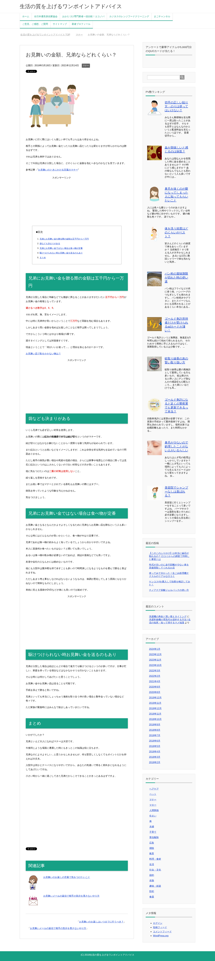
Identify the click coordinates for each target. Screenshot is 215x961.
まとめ (43, 257)
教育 (151, 853)
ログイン (157, 923)
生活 (151, 864)
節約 (151, 875)
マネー (152, 805)
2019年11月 (155, 703)
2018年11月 (155, 714)
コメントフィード (162, 931)
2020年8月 (154, 692)
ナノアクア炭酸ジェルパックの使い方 (169, 590)
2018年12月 (155, 708)
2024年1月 (154, 649)
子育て (152, 832)
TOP (47, 34)
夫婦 (151, 826)
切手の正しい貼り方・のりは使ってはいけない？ (176, 106)
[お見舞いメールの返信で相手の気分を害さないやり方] (33, 906)
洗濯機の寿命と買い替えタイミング (167, 616)
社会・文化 (155, 870)
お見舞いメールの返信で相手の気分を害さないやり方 (71, 896)
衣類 (151, 880)
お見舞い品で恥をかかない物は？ (43, 353)
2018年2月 (154, 762)
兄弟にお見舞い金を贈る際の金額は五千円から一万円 (64, 239)
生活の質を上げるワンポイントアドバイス (71, 6)
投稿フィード (160, 927)
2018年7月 (154, 735)
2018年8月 (154, 730)
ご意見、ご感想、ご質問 (35, 24)
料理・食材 (155, 859)
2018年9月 (154, 724)
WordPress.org (160, 935)
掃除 (151, 848)
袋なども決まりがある (50, 243)
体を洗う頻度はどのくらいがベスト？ (176, 232)
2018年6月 (154, 741)
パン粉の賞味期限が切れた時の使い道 (176, 277)
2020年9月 (154, 687)
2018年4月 (154, 751)
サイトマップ (60, 24)
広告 (151, 843)
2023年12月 (155, 654)
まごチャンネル (162, 16)
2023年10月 (155, 665)
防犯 (151, 891)
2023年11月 (155, 660)
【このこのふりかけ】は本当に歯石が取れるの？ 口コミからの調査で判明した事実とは (169, 556)
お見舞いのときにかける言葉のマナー (58, 170)
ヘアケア (154, 789)
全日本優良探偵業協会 (45, 16)
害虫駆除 (154, 837)
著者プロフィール (81, 24)
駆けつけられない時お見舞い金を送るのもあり (61, 253)
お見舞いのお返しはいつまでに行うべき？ (101, 921)
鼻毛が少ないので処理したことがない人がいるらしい (176, 446)
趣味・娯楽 (155, 886)
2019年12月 (155, 697)
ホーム (25, 16)
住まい (152, 816)
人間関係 (154, 810)
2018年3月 (154, 757)
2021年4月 (154, 681)
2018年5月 (154, 746)
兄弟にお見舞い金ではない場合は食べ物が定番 (61, 248)
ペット (152, 794)
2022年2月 (154, 676)
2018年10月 (155, 719)
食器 (151, 896)
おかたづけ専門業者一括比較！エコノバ (83, 16)
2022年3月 (154, 670)
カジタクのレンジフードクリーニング (129, 16)
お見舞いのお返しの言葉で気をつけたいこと (66, 877)
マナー (86, 65)
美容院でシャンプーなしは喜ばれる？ (176, 491)
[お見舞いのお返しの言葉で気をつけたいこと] (33, 887)
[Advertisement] (76, 200)
